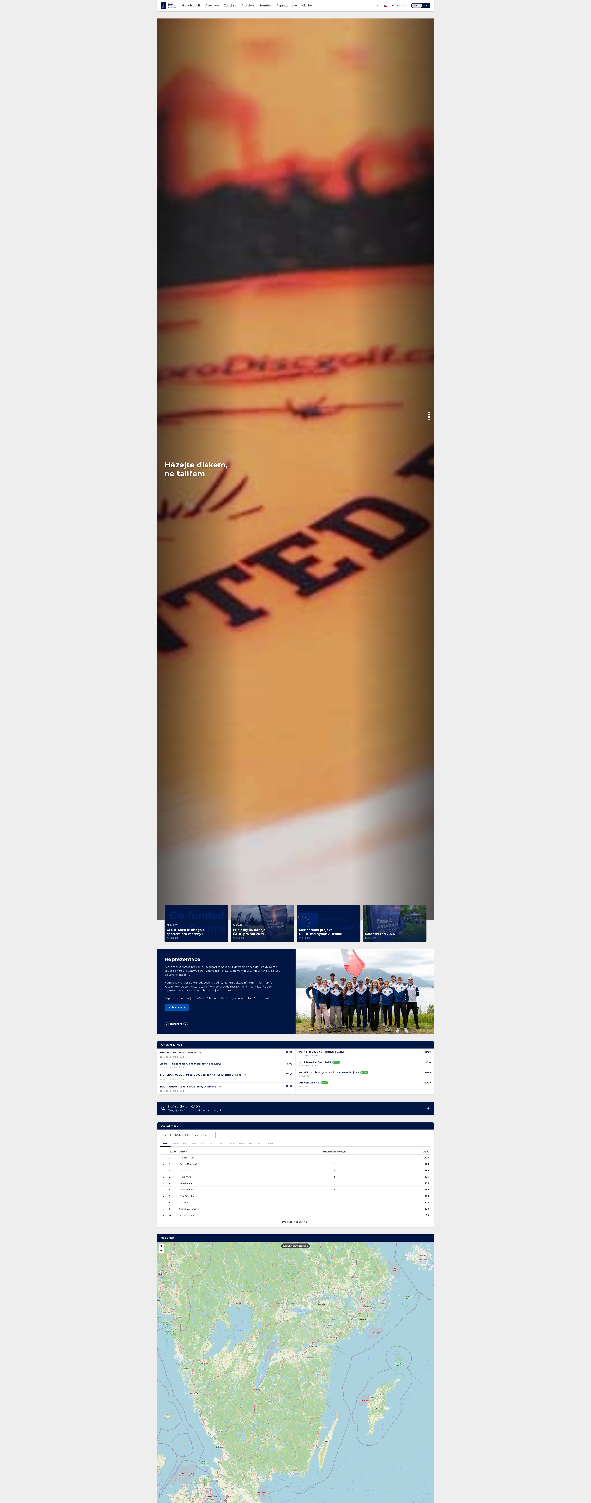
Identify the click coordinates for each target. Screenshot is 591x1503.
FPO (175, 1143)
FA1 (194, 1143)
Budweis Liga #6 (309, 1082)
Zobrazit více (177, 1007)
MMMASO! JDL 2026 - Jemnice (178, 1052)
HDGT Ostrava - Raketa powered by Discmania (188, 1086)
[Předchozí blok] (167, 1024)
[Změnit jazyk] (386, 5)
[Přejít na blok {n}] (171, 1024)
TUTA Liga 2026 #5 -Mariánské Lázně (321, 1052)
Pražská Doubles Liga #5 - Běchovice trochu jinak (329, 1072)
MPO (165, 1143)
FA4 (251, 1143)
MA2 (203, 1143)
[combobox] (188, 1135)
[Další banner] (428, 631)
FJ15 (270, 1143)
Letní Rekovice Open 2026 (315, 1062)
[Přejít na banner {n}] (429, 410)
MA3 (222, 1143)
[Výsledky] (200, 1052)
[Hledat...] (378, 5)
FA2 (212, 1143)
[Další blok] (185, 1024)
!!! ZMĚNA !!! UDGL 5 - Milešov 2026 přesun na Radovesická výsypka (200, 1074)
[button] (161, 1245)
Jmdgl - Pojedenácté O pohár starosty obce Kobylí (190, 1063)
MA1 (185, 1143)
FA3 (231, 1143)
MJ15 (260, 1143)
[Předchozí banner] (162, 631)
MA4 (241, 1143)
